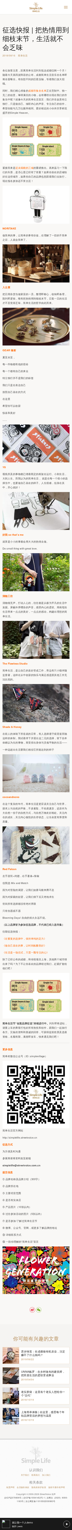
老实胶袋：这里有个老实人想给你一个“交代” (43, 1393)
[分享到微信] (38, 1310)
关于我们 (25, 1474)
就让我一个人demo (22, 1522)
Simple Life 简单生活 (36, 7)
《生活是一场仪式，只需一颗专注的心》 (26, 952)
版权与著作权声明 (56, 1487)
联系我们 (35, 1474)
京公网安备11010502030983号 (40, 1501)
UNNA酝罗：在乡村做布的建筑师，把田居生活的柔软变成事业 (43, 1373)
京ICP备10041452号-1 (34, 1497)
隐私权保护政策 (38, 1487)
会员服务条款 (23, 1487)
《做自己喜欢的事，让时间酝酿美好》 (24, 945)
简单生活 (23, 55)
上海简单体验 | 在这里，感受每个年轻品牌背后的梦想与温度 (43, 1413)
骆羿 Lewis (17, 1526)
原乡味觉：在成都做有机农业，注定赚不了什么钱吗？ (43, 1353)
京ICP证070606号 (12, 1497)
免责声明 (10, 1487)
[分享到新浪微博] (32, 1310)
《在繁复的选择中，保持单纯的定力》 (24, 938)
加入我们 (46, 1474)
